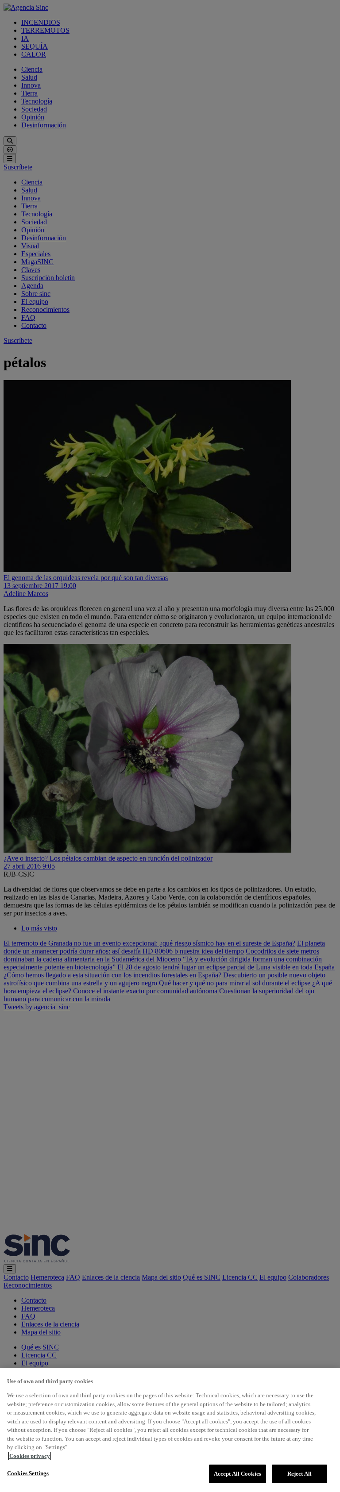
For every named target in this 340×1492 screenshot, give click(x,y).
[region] (170, 1430)
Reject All (299, 1473)
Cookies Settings (28, 1473)
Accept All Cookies (237, 1473)
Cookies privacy (29, 1456)
